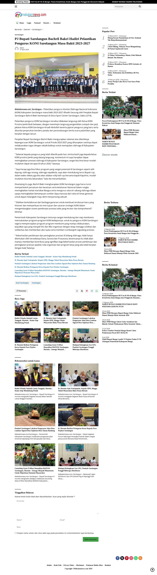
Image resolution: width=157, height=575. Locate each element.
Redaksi (108, 565)
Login (29, 23)
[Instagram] (131, 558)
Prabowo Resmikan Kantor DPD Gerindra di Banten (124, 65)
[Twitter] (122, 558)
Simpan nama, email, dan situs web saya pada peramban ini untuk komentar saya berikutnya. (55, 533)
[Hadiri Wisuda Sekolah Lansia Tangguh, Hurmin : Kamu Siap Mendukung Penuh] (28, 308)
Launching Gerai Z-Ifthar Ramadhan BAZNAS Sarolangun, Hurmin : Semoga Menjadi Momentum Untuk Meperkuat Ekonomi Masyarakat (55, 272)
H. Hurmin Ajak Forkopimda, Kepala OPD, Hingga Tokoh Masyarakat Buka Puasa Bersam (49, 260)
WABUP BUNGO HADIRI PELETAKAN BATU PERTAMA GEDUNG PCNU (119, 2)
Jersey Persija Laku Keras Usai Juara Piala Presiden (124, 83)
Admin (22, 48)
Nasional (37, 23)
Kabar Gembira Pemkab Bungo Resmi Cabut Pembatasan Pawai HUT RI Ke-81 (119, 332)
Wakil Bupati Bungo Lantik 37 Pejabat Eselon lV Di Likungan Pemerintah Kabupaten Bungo (121, 340)
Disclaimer (80, 565)
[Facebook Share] (77, 291)
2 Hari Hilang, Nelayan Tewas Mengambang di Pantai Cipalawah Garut (124, 48)
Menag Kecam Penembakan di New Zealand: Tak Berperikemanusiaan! (124, 39)
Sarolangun (19, 35)
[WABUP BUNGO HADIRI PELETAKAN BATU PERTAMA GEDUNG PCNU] (111, 134)
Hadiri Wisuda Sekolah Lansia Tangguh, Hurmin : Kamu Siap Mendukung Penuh (45, 257)
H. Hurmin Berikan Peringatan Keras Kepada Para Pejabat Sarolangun (42, 267)
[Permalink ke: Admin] (17, 48)
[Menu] (16, 6)
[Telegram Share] (92, 291)
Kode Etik (57, 565)
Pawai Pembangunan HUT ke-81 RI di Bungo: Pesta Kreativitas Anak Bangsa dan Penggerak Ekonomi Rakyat (121, 123)
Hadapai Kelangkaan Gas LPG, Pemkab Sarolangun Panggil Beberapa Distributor (46, 276)
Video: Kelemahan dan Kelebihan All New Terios (123, 74)
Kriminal (57, 23)
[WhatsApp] (136, 558)
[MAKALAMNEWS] (30, 14)
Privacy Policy (69, 565)
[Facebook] (118, 558)
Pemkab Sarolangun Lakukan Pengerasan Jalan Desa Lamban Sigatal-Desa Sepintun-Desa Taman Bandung (55, 264)
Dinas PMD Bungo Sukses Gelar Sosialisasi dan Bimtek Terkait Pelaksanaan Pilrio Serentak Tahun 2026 (121, 323)
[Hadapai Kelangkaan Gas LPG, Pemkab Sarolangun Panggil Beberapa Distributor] (86, 335)
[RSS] (140, 558)
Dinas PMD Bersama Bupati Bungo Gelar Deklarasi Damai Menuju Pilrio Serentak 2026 (132, 132)
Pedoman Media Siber (94, 565)
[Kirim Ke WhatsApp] (96, 291)
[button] (139, 6)
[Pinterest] (127, 558)
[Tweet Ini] (82, 291)
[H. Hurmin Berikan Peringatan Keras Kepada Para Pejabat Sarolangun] (28, 335)
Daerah (46, 23)
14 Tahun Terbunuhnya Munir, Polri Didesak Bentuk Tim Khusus (124, 56)
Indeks (49, 565)
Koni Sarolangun (22, 283)
